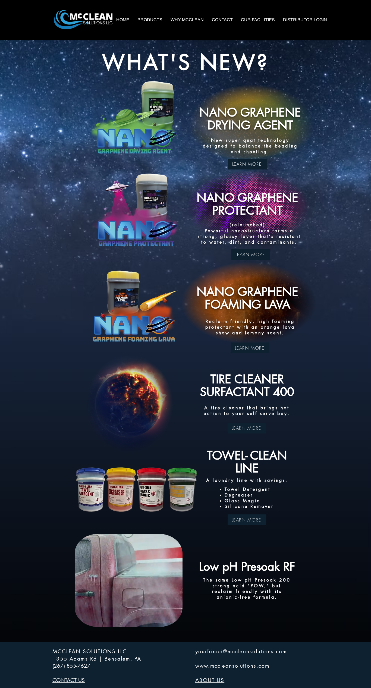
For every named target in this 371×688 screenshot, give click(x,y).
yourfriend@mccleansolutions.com (241, 651)
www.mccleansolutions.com (232, 665)
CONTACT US (68, 680)
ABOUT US (209, 680)
